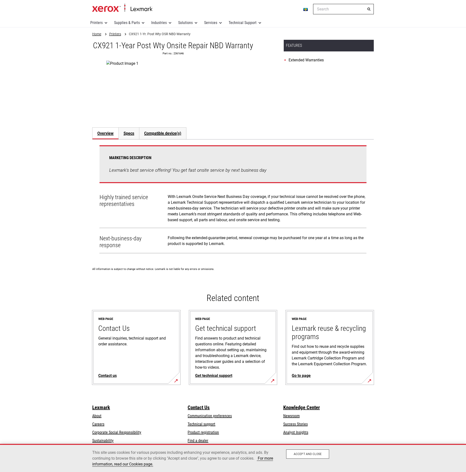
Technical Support (243, 22)
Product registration (203, 432)
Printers (96, 22)
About (96, 416)
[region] (233, 458)
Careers (98, 424)
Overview (105, 133)
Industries (159, 22)
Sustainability (103, 440)
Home (122, 8)
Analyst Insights (295, 432)
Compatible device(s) (162, 133)
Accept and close (308, 454)
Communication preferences (210, 416)
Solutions (185, 22)
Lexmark (101, 407)
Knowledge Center (301, 407)
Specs (129, 133)
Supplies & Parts (127, 22)
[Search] (369, 9)
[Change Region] (306, 9)
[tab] (105, 133)
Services (210, 22)
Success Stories (295, 424)
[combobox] (343, 9)
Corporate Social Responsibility (116, 432)
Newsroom (291, 416)
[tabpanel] (233, 200)
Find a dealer (198, 440)
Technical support (201, 424)
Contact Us (199, 407)
